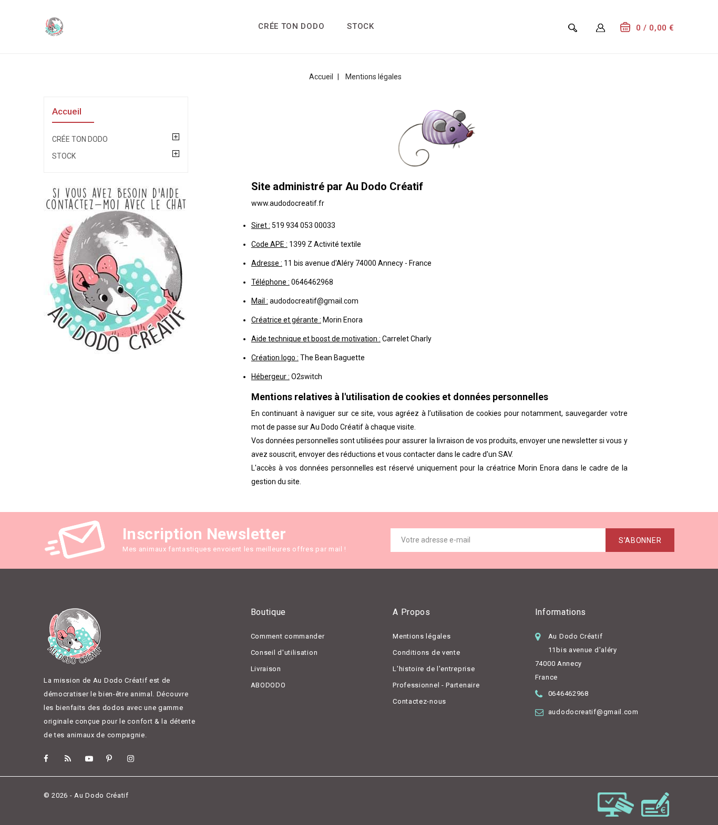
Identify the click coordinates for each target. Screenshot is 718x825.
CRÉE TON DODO (291, 26)
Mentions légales (421, 636)
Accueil (66, 111)
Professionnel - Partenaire (436, 685)
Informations (560, 612)
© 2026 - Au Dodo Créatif (86, 795)
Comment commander (288, 636)
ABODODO (268, 685)
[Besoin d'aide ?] (116, 270)
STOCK (360, 26)
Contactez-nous (419, 701)
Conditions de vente (426, 652)
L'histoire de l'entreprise (434, 669)
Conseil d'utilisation (284, 652)
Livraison (266, 669)
